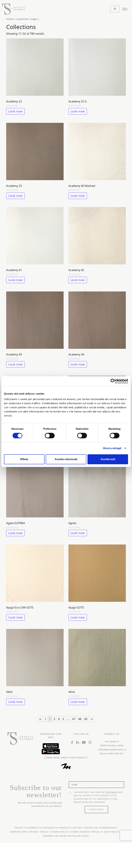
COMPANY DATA (19, 831)
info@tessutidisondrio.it (112, 749)
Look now (15, 111)
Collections (22, 19)
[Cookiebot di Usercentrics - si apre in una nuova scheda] (113, 381)
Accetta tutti (108, 459)
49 (85, 719)
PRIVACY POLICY (39, 831)
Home (9, 19)
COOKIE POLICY (60, 831)
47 (73, 719)
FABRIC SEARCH (80, 831)
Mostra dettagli (112, 448)
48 (79, 719)
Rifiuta (24, 459)
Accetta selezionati (66, 459)
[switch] (50, 435)
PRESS (95, 831)
